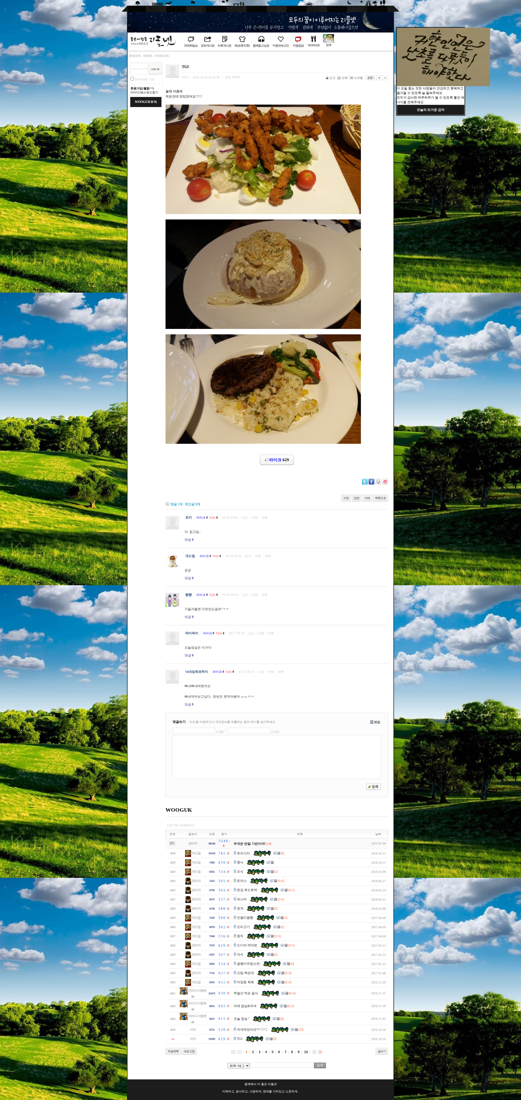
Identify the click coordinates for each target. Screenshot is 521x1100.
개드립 (196, 853)
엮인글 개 (192, 504)
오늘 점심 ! (241, 1019)
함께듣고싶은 (261, 45)
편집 (377, 722)
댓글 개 (176, 504)
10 (306, 1052)
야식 (240, 954)
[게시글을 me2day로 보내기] (378, 482)
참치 (240, 936)
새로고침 (189, 1051)
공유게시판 (207, 45)
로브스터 (243, 853)
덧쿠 (328, 45)
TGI (239, 1039)
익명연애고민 (280, 45)
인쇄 (345, 77)
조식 (240, 871)
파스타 (242, 899)
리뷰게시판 (224, 45)
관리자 (192, 843)
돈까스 (242, 881)
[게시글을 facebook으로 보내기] (371, 482)
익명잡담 (298, 45)
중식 (240, 862)
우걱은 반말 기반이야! (250, 844)
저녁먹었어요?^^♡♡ (252, 1029)
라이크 (202, 517)
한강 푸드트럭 (247, 890)
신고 (332, 77)
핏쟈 (240, 908)
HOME (147, 55)
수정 (346, 498)
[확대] (379, 77)
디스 (213, 517)
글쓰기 (382, 1051)
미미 (193, 1029)
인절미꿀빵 (245, 918)
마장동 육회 (245, 982)
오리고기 (243, 927)
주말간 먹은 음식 (246, 993)
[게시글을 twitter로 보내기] (365, 482)
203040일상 (191, 45)
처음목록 (173, 1051)
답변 (356, 498)
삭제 (367, 498)
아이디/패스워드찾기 (144, 92)
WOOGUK (314, 45)
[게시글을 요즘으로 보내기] (385, 482)
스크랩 (358, 77)
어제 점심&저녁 (245, 1006)
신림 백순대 (245, 973)
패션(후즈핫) (242, 45)
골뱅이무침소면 (248, 964)
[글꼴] (371, 77)
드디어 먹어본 (247, 945)
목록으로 (380, 498)
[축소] (385, 77)
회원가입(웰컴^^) (142, 88)
